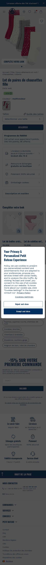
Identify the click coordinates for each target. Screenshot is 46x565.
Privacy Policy (23, 293)
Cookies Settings (24, 297)
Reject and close (22, 304)
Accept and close (23, 311)
